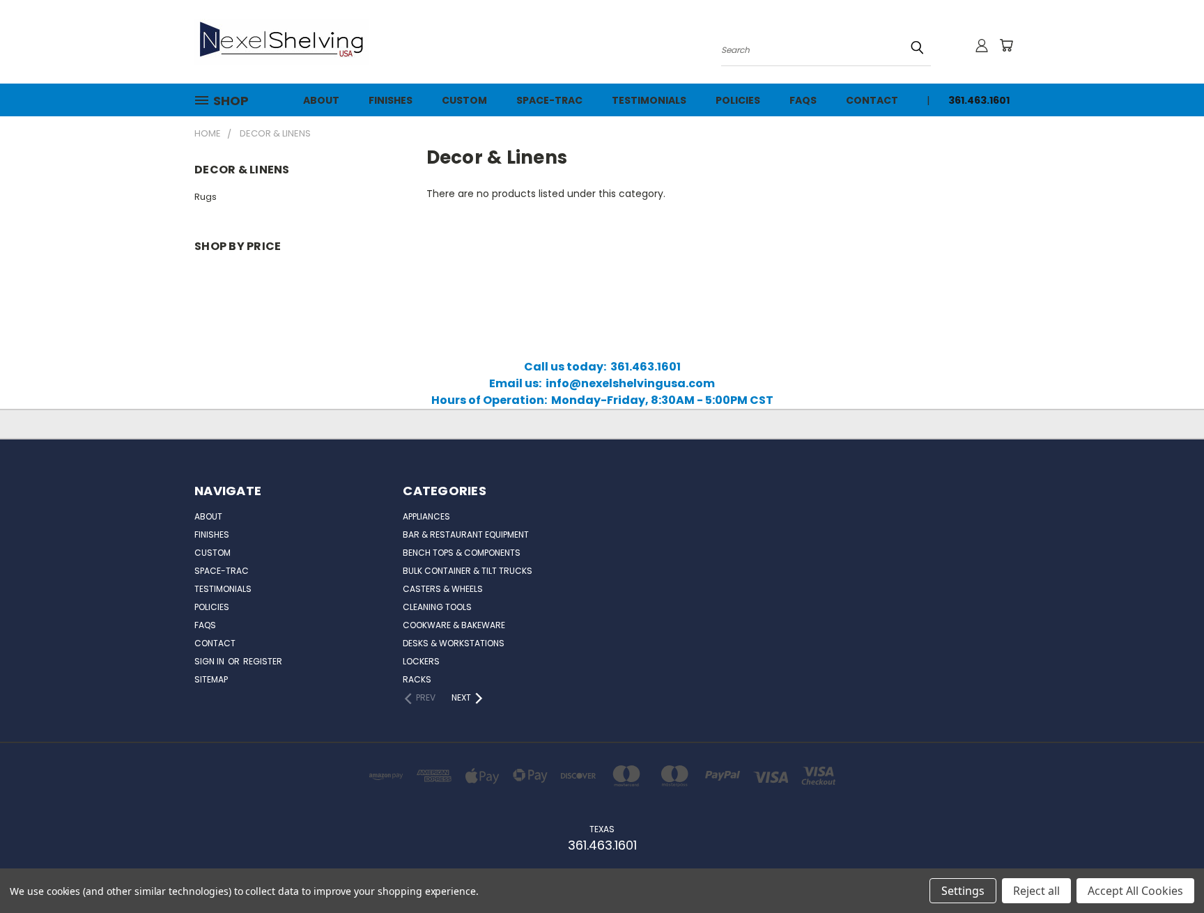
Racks (417, 679)
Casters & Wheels (443, 589)
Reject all (1036, 890)
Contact (872, 100)
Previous (1162, 869)
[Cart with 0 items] (1006, 45)
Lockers (421, 661)
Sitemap (211, 679)
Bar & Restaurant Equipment (466, 534)
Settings (963, 890)
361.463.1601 (979, 100)
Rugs (205, 196)
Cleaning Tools (437, 607)
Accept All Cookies (1135, 890)
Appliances (426, 516)
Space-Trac (549, 100)
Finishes (390, 100)
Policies (738, 100)
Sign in (210, 661)
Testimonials (649, 100)
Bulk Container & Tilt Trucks (467, 571)
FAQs (803, 100)
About (321, 100)
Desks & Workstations (453, 643)
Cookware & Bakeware (454, 625)
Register (262, 661)
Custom (464, 100)
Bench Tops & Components (461, 553)
